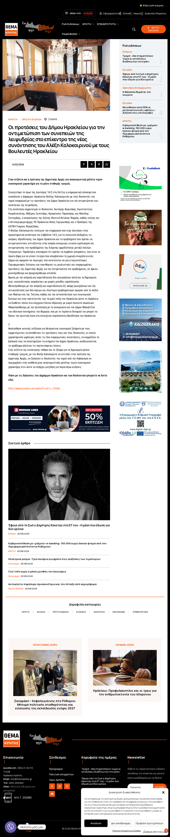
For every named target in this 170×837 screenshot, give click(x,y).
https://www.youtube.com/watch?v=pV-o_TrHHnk (34, 388)
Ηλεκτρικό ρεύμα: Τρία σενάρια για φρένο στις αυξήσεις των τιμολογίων (54, 559)
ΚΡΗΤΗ (13, 119)
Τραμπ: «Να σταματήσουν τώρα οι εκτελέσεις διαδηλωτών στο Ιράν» (138, 58)
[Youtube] (52, 794)
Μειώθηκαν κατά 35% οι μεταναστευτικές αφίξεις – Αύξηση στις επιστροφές (139, 110)
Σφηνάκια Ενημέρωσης (137, 88)
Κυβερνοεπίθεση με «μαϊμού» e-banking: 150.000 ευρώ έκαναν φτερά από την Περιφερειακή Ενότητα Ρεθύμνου (57, 545)
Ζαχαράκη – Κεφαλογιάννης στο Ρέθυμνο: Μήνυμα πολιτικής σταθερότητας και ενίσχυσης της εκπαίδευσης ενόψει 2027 (45, 704)
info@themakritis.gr (21, 779)
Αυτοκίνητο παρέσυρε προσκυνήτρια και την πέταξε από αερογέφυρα (52, 584)
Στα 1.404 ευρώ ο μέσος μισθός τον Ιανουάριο (37, 571)
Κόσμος (127, 51)
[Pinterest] (99, 164)
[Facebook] (84, 164)
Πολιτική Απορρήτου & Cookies (126, 830)
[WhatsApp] (106, 164)
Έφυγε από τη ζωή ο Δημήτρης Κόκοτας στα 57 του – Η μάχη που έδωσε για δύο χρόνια (59, 527)
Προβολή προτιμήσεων (149, 823)
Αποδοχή (95, 823)
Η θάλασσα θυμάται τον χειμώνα (137, 93)
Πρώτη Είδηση (32, 119)
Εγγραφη (160, 787)
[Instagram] (59, 786)
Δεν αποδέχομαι (120, 823)
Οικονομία (13, 563)
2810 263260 (16, 782)
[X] (91, 164)
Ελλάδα (12, 533)
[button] (163, 792)
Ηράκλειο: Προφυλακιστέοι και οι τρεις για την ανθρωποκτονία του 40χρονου (125, 692)
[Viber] (10, 827)
